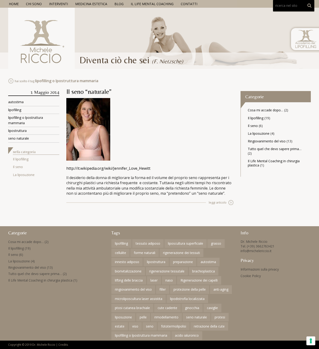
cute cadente (167, 308)
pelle (143, 317)
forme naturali (144, 252)
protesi (220, 317)
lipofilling (14, 110)
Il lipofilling (20, 159)
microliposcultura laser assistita (138, 298)
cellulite (120, 252)
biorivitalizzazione (128, 271)
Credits (63, 345)
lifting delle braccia (129, 280)
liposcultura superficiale (185, 243)
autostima (16, 102)
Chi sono (34, 4)
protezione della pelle (190, 289)
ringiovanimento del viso (133, 289)
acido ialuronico (187, 335)
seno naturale (18, 138)
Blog (119, 4)
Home (14, 4)
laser (154, 280)
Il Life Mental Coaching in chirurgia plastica (274, 163)
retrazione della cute (209, 326)
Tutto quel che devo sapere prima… (274, 149)
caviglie (212, 308)
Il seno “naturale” (89, 91)
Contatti (189, 4)
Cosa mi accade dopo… (265, 110)
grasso (216, 243)
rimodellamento (166, 317)
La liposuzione (24, 175)
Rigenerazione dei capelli (199, 280)
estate (119, 326)
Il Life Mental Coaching (152, 4)
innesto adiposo (127, 262)
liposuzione (123, 317)
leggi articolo (218, 202)
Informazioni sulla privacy (260, 269)
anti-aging (220, 289)
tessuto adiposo (148, 243)
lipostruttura (17, 130)
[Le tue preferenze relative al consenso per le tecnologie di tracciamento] (310, 340)
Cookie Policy (251, 276)
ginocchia (192, 308)
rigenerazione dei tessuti (181, 252)
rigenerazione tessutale (166, 271)
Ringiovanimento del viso (267, 141)
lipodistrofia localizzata (187, 298)
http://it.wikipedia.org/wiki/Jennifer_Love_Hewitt (108, 168)
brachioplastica (203, 271)
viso (135, 326)
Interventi (58, 4)
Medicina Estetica (91, 4)
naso (169, 280)
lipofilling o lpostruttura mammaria (141, 335)
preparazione (183, 262)
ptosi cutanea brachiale (132, 308)
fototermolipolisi (173, 326)
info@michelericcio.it (256, 251)
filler (163, 289)
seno (149, 326)
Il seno (18, 167)
